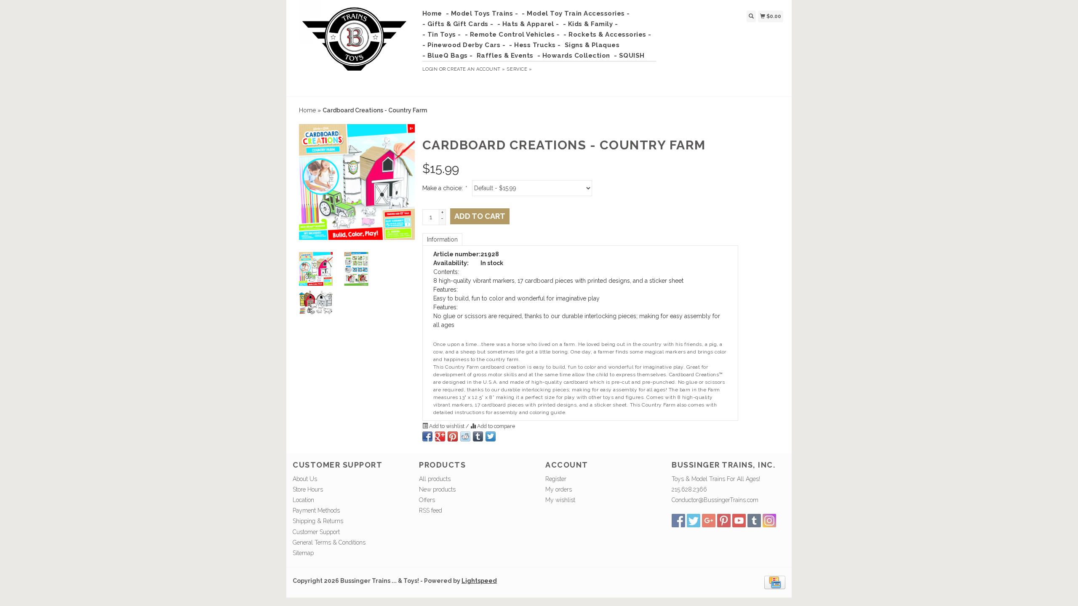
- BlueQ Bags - (447, 55)
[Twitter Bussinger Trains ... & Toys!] (693, 520)
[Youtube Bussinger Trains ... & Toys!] (739, 520)
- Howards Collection (573, 55)
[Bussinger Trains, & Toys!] (354, 47)
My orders (558, 489)
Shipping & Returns (318, 521)
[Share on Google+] (440, 436)
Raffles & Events (505, 55)
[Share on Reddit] (465, 436)
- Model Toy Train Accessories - (576, 13)
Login (430, 69)
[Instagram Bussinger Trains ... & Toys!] (769, 520)
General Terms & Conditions (329, 542)
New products (437, 489)
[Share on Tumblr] (478, 436)
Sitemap (303, 553)
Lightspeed (479, 580)
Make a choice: (444, 188)
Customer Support (316, 532)
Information (442, 239)
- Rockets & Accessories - (607, 34)
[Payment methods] (774, 582)
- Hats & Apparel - (528, 24)
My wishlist (560, 500)
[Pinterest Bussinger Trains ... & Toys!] (724, 520)
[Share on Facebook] (427, 436)
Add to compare (495, 426)
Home (432, 13)
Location (303, 500)
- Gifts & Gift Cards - (458, 24)
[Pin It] (453, 436)
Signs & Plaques (592, 45)
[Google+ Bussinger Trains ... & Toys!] (708, 520)
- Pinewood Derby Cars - (464, 45)
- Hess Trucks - (535, 45)
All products (435, 479)
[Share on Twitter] (491, 436)
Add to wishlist (447, 426)
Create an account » (476, 69)
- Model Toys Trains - (482, 13)
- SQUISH (629, 55)
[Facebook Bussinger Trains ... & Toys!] (678, 520)
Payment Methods (316, 510)
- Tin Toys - (441, 34)
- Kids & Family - (590, 24)
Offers (427, 500)
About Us (305, 479)
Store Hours (308, 489)
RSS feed (430, 510)
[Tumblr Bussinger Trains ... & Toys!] (754, 520)
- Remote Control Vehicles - (512, 34)
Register (555, 479)
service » (519, 69)
